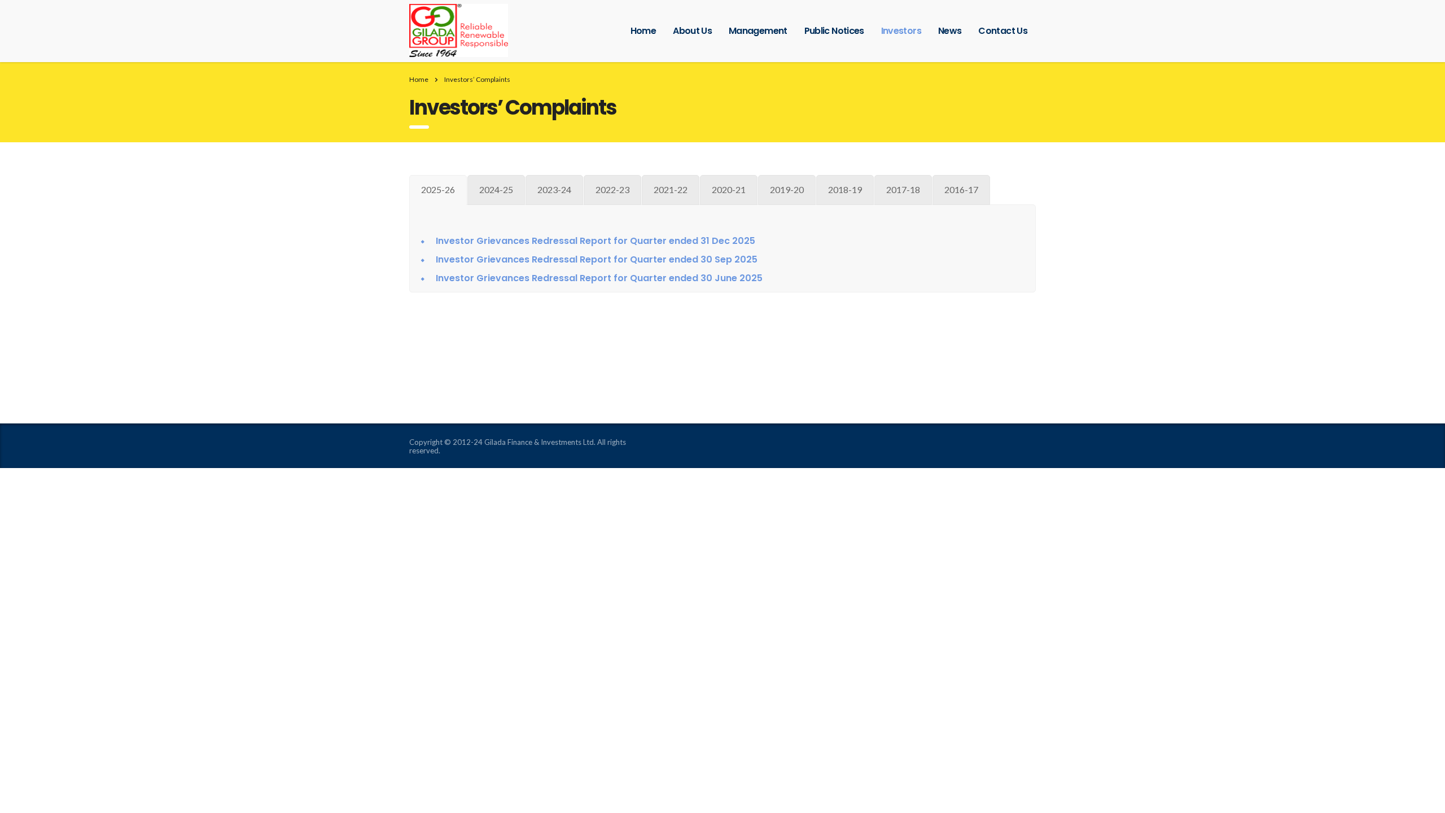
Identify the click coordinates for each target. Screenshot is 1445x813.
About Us (692, 30)
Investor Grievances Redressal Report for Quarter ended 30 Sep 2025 (596, 259)
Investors (901, 30)
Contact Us (1002, 30)
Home (643, 30)
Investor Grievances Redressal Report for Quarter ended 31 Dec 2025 (595, 240)
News (949, 30)
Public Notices (834, 30)
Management (758, 30)
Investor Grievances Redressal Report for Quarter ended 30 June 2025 (599, 278)
